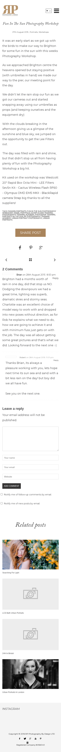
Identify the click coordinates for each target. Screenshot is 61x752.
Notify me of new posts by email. (22, 503)
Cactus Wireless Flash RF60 (37, 187)
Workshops (44, 32)
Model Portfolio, (22, 213)
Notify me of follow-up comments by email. (28, 494)
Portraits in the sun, (13, 216)
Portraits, (34, 32)
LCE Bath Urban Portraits (13, 613)
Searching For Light (10, 573)
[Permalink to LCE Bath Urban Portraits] (30, 608)
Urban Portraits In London (13, 692)
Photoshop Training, (45, 215)
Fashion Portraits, (17, 211)
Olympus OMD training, (42, 213)
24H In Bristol (8, 653)
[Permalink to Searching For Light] (30, 568)
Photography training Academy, (18, 215)
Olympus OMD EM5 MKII (21, 193)
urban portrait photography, (27, 218)
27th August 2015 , (20, 32)
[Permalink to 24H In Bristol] (30, 649)
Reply (55, 278)
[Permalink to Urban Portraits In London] (30, 688)
